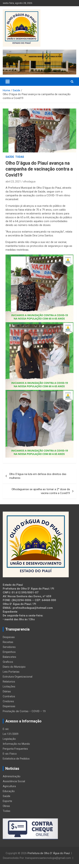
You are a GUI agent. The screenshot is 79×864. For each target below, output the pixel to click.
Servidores (9, 647)
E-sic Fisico (10, 753)
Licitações (9, 686)
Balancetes (9, 657)
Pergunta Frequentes (15, 748)
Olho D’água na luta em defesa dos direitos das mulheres (37, 476)
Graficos (8, 661)
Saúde (10, 156)
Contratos (9, 696)
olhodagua (29, 181)
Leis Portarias (11, 671)
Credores (8, 701)
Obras (6, 806)
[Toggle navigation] (7, 81)
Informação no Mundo (16, 743)
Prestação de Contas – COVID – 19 (24, 711)
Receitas (8, 642)
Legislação (9, 738)
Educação (9, 791)
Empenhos (9, 652)
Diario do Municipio (14, 666)
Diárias (7, 691)
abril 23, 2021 (13, 181)
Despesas (9, 637)
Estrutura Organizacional (17, 676)
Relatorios (9, 681)
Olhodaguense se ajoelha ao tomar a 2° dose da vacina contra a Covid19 (41, 491)
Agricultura (9, 786)
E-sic (6, 729)
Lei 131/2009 (10, 734)
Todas (19, 156)
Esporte (7, 801)
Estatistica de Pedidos (16, 758)
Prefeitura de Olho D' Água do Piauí (49, 853)
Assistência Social (14, 781)
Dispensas (9, 706)
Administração (11, 776)
